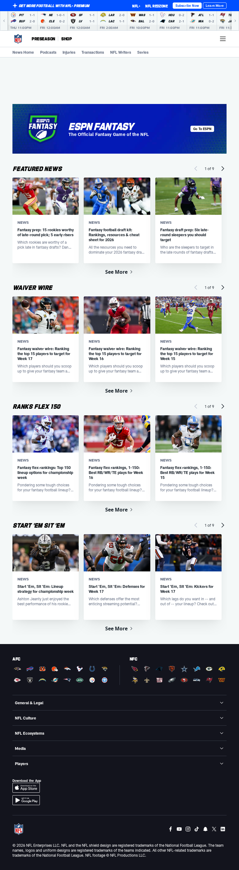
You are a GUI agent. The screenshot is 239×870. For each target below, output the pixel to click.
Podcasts (48, 52)
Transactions (93, 52)
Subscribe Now (187, 5)
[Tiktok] (196, 829)
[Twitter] (214, 829)
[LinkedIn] (223, 829)
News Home (23, 52)
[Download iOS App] (26, 788)
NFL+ (136, 6)
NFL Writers (120, 52)
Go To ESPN (202, 129)
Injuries (69, 52)
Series (142, 52)
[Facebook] (170, 829)
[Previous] (3, 20)
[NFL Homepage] (18, 38)
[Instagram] (188, 829)
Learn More (215, 5)
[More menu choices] (223, 39)
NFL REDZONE (156, 6)
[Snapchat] (205, 829)
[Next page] (223, 168)
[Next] (235, 20)
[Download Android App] (26, 800)
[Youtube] (179, 829)
